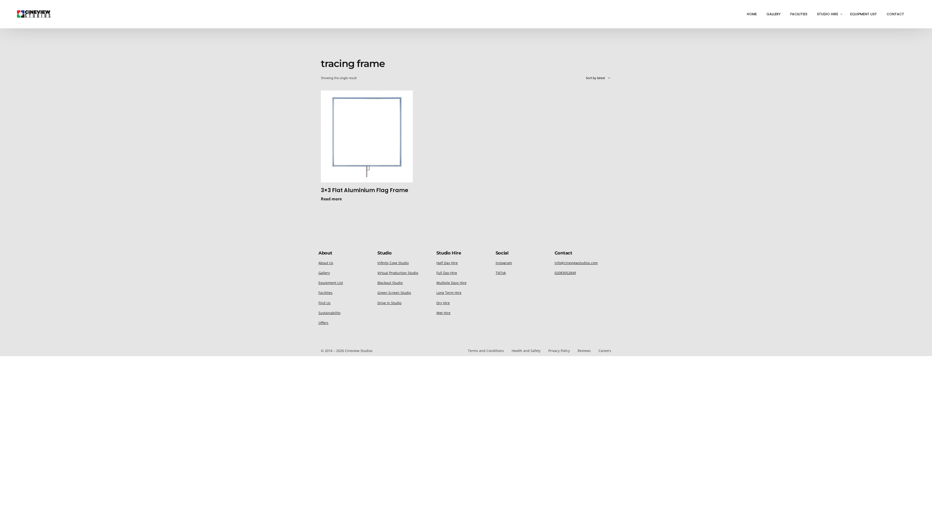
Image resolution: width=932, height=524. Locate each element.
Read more (331, 199)
